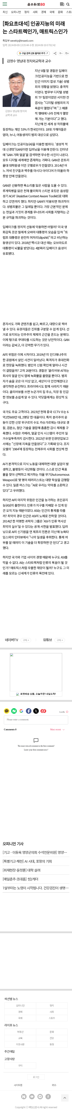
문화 (60, 12)
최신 (5, 12)
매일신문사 (34, 1107)
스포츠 (52, 1018)
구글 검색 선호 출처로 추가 (33, 53)
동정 (52, 1044)
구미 (20, 1065)
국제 (51, 12)
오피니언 (16, 12)
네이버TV (17, 639)
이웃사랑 (20, 1044)
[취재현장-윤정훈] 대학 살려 (21, 870)
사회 (35, 12)
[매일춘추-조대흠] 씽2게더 (20, 878)
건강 (52, 1038)
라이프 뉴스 (11, 1025)
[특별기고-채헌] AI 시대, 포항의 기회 (27, 861)
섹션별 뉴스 (11, 999)
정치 (26, 12)
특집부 (6, 40)
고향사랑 (9, 1059)
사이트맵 (18, 1085)
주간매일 (9, 1051)
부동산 (20, 1031)
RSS (54, 1085)
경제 (43, 12)
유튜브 (53, 639)
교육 (20, 1038)
